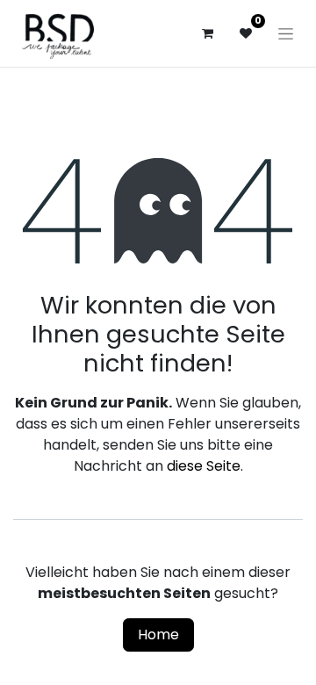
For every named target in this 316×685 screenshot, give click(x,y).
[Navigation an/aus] (286, 33)
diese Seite (204, 466)
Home (158, 634)
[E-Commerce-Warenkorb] (207, 33)
